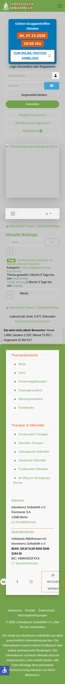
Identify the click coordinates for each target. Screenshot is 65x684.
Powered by (22, 321)
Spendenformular (26, 563)
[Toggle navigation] (13, 213)
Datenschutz (46, 610)
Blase (22, 364)
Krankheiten (26, 407)
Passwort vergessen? (32, 115)
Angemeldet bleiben (34, 94)
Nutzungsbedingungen (32, 615)
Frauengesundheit (30, 390)
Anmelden (32, 104)
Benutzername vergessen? (32, 123)
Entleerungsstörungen (33, 381)
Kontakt (30, 610)
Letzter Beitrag (16, 282)
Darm (22, 372)
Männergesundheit (31, 399)
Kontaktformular (25, 522)
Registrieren (31, 130)
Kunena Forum (40, 321)
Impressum (15, 610)
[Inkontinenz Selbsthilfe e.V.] (17, 6)
